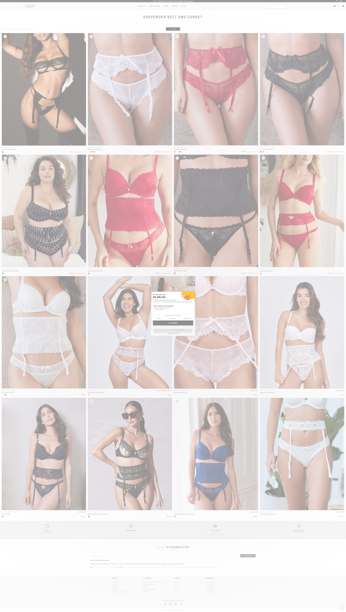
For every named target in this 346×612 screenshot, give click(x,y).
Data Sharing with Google (162, 308)
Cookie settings (159, 309)
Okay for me (187, 318)
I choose (173, 318)
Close (158, 318)
